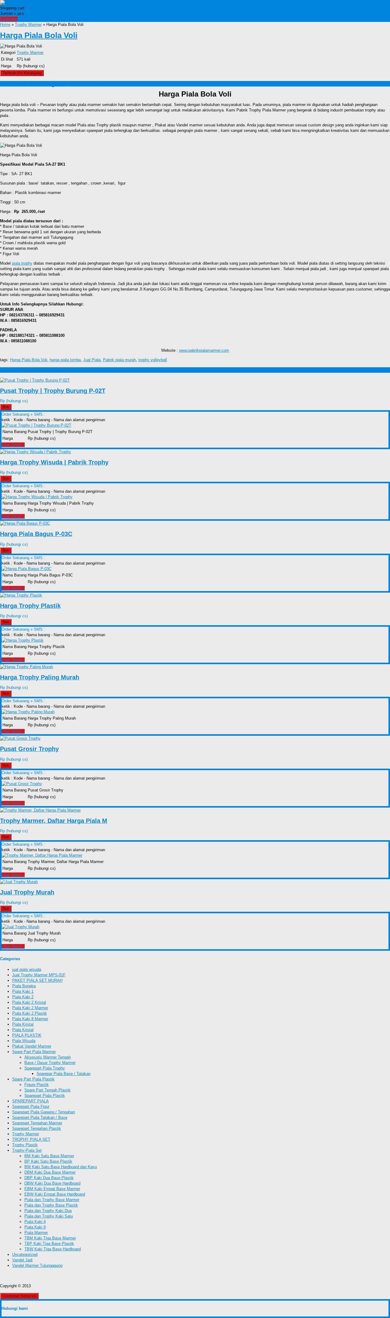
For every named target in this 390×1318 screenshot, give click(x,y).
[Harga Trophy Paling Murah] (26, 666)
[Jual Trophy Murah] (19, 881)
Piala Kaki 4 (35, 1221)
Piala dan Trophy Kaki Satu (48, 1216)
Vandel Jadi (22, 1260)
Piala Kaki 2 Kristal (29, 1002)
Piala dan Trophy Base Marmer (51, 1199)
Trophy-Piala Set (27, 1150)
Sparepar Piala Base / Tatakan (63, 1073)
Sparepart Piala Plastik (44, 1095)
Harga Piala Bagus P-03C (36, 533)
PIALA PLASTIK (26, 1035)
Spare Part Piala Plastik (33, 1079)
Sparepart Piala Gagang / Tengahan (43, 1112)
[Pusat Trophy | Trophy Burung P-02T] (35, 380)
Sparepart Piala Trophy (44, 1068)
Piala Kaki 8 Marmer (30, 1019)
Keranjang (9, 19)
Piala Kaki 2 (23, 997)
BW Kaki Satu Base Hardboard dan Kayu (60, 1167)
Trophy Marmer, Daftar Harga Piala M (53, 820)
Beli (5, 407)
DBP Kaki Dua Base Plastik (49, 1177)
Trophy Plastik (25, 1145)
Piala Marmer (36, 1232)
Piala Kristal (23, 1024)
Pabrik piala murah (119, 360)
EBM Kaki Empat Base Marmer (52, 1188)
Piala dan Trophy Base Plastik (51, 1205)
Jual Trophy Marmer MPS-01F (39, 975)
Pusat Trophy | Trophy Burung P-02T (52, 390)
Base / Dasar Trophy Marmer (50, 1062)
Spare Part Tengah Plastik (47, 1090)
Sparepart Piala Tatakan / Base (39, 1117)
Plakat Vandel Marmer (31, 1046)
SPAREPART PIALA (30, 1101)
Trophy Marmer (28, 24)
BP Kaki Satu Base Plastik (48, 1161)
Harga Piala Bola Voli (38, 35)
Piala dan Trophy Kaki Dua (48, 1210)
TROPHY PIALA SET (31, 1139)
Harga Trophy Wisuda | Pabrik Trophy (54, 462)
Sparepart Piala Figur (30, 1106)
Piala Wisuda (23, 1040)
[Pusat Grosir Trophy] (20, 738)
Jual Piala (92, 360)
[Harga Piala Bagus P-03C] (25, 523)
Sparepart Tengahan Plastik (36, 1128)
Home (5, 24)
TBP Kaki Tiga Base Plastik (49, 1243)
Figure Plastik (36, 1084)
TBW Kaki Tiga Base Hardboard (52, 1249)
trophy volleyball (152, 360)
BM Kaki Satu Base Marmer (49, 1156)
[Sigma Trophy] (15, 2)
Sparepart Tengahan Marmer (37, 1123)
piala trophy (22, 263)
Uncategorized (24, 1254)
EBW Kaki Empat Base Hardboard (54, 1194)
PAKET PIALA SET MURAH (37, 980)
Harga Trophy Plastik (30, 605)
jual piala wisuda (26, 969)
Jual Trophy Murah (27, 892)
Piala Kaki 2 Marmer (30, 1008)
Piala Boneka (24, 986)
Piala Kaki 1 (23, 991)
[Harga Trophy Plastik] (21, 595)
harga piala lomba (65, 360)
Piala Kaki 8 (35, 1227)
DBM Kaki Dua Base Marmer (50, 1172)
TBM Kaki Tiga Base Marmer (50, 1238)
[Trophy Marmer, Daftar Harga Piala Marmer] (40, 810)
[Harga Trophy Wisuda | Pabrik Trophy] (35, 451)
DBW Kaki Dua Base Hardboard (52, 1183)
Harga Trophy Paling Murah (39, 677)
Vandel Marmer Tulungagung (37, 1265)
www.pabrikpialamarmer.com (204, 350)
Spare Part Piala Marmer (34, 1051)
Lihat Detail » (13, 444)
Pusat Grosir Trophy (29, 748)
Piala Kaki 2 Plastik (29, 1013)
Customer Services (19, 1296)
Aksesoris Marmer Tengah (47, 1057)
